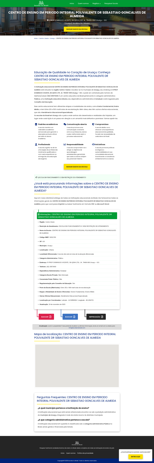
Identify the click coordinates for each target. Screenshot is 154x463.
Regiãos (96, 3)
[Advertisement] (77, 52)
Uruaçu (52, 38)
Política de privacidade (85, 453)
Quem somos (83, 3)
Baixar (45, 317)
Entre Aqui (135, 456)
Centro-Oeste (44, 38)
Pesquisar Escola (111, 3)
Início (72, 3)
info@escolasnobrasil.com (77, 328)
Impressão (95, 317)
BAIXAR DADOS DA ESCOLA (77, 29)
